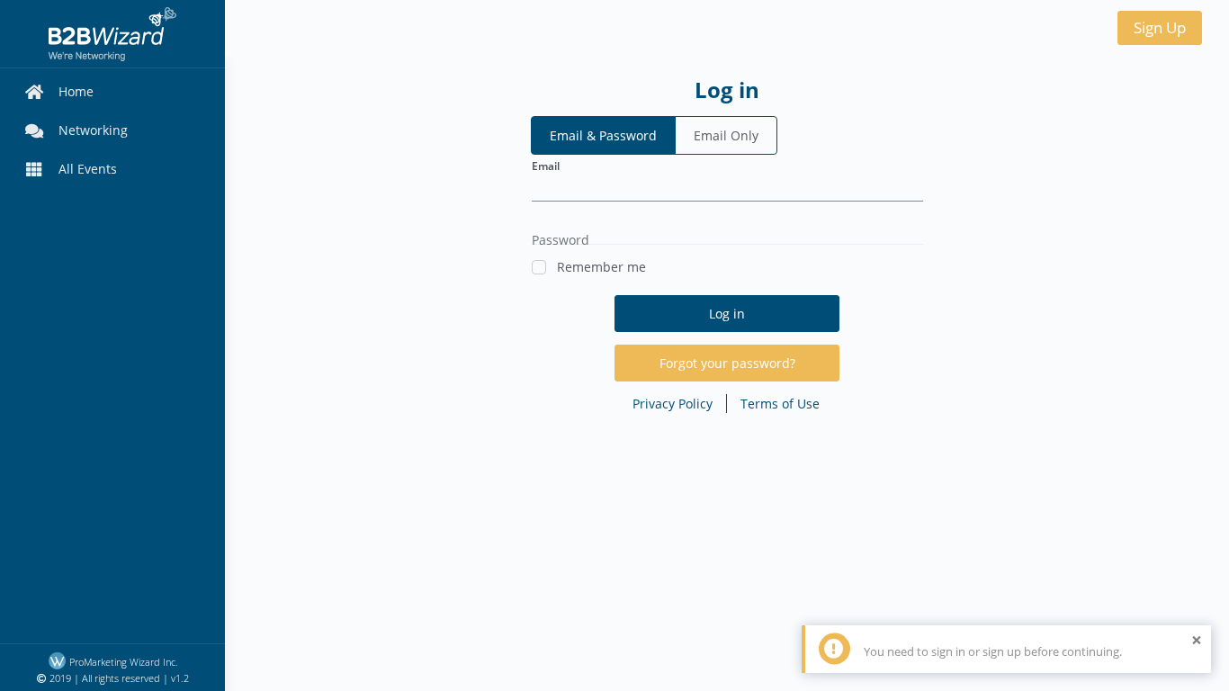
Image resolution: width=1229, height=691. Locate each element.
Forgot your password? (727, 363)
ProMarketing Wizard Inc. (122, 662)
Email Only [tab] (726, 135)
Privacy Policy (672, 403)
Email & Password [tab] (603, 135)
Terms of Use (780, 403)
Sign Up (1160, 27)
